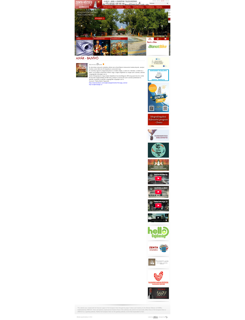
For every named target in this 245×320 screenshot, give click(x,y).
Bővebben (98, 18)
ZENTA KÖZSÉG (108, 7)
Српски (154, 0)
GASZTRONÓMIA (138, 7)
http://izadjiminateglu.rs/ (95, 84)
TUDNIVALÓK (150, 7)
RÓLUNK (159, 7)
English (167, 0)
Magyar (163, 0)
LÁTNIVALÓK (119, 7)
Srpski (158, 0)
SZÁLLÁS (127, 7)
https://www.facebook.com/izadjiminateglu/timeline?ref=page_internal (108, 83)
